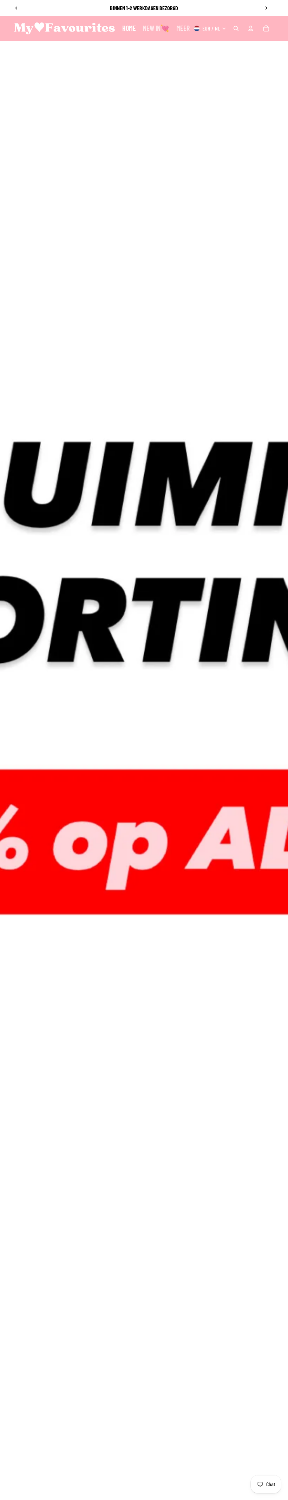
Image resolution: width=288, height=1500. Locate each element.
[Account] (250, 28)
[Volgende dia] (266, 8)
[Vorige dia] (16, 8)
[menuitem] (183, 28)
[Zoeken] (236, 28)
